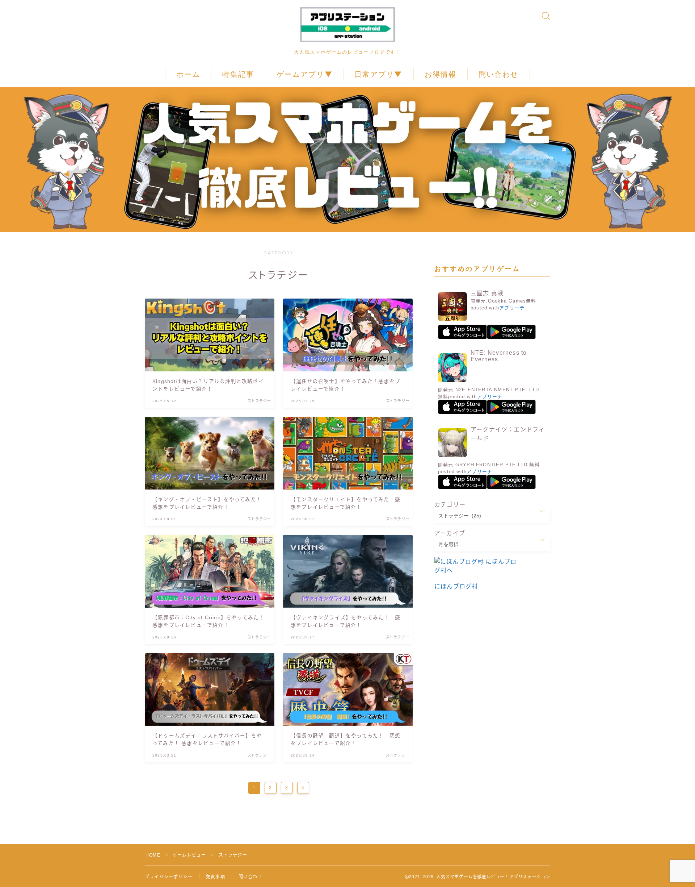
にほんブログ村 (456, 586)
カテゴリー (450, 504)
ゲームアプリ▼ (305, 74)
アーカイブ (449, 533)
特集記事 (238, 74)
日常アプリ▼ (378, 74)
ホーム (188, 74)
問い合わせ (499, 74)
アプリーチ (512, 308)
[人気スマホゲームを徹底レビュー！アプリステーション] (347, 24)
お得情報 (440, 74)
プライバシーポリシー (169, 876)
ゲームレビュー (189, 855)
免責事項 (215, 876)
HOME (153, 855)
